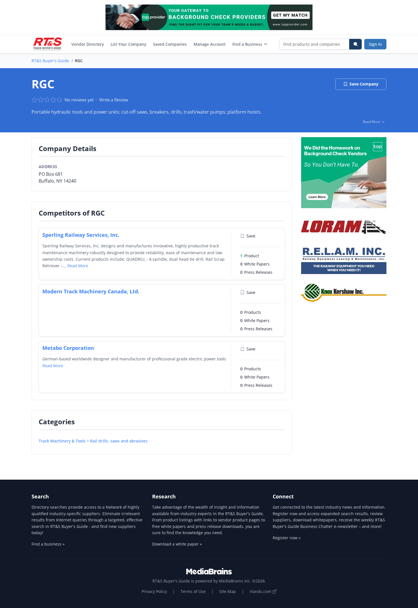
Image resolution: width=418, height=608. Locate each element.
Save (251, 236)
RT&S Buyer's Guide (50, 60)
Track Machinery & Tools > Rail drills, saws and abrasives (93, 441)
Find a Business (247, 44)
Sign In (375, 44)
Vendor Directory (87, 44)
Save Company (363, 84)
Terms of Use (193, 591)
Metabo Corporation (68, 347)
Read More (77, 265)
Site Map (227, 591)
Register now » (287, 537)
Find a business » (48, 544)
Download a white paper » (177, 544)
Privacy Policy (154, 591)
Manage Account (209, 44)
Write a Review (113, 100)
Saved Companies (170, 44)
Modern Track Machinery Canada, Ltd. (90, 291)
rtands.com (261, 591)
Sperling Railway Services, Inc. (80, 234)
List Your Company (128, 44)
